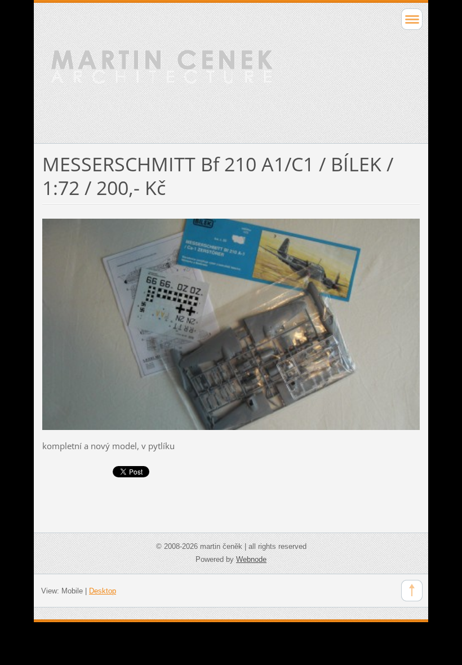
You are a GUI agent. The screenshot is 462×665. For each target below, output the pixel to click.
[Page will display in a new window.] (231, 323)
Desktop (102, 591)
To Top (412, 590)
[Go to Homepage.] (193, 71)
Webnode (251, 559)
